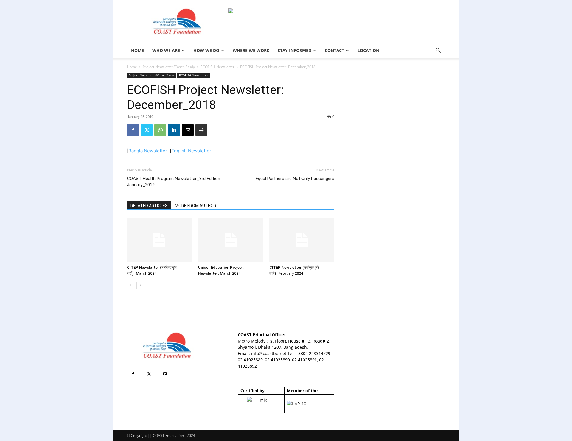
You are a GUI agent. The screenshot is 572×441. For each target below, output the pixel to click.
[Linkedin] (174, 130)
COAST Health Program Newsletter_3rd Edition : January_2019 (174, 181)
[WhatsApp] (160, 130)
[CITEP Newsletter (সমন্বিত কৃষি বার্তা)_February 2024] (301, 240)
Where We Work (251, 50)
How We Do (206, 50)
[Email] (188, 130)
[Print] (201, 130)
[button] (438, 51)
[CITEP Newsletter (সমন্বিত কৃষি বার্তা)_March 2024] (159, 240)
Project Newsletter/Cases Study (169, 66)
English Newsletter (191, 151)
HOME (137, 50)
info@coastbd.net (268, 353)
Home (132, 66)
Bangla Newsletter (147, 151)
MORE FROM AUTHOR (195, 205)
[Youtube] (165, 374)
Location (368, 50)
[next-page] (140, 285)
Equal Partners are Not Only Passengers (295, 178)
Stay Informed (294, 50)
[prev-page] (130, 285)
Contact (334, 50)
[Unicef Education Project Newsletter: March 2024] (230, 240)
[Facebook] (133, 130)
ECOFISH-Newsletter (217, 66)
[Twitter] (147, 130)
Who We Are (166, 50)
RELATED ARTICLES (149, 205)
